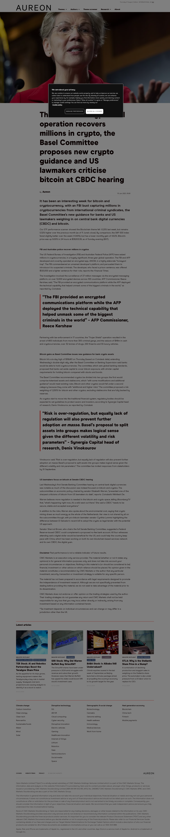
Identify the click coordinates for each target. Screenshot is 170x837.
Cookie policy (57, 105)
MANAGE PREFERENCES (74, 111)
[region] (85, 101)
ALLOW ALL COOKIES (94, 111)
